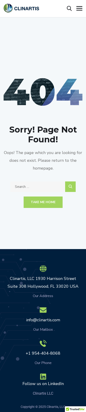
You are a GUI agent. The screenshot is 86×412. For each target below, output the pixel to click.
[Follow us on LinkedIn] (43, 376)
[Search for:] (43, 186)
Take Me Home (43, 202)
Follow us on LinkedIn (43, 383)
